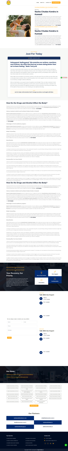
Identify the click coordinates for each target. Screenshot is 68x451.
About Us (42, 2)
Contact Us (48, 2)
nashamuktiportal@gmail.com (51, 440)
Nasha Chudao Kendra (12, 445)
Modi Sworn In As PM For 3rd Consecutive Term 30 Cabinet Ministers (20, 374)
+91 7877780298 (46, 299)
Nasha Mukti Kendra (11, 438)
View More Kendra (34, 405)
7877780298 (64, 77)
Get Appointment (56, 2)
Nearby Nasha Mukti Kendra (13, 443)
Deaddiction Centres (30, 440)
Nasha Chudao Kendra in (12, 440)
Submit (9, 337)
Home (37, 2)
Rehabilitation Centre (31, 438)
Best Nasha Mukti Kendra (31, 445)
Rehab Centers (29, 443)
